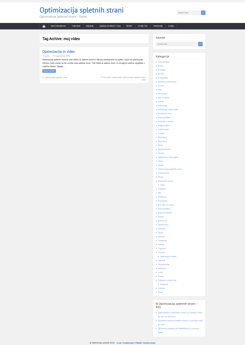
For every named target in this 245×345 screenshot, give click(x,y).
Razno (161, 217)
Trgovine (158, 26)
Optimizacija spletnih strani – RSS (176, 305)
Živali (160, 292)
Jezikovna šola (164, 113)
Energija (161, 70)
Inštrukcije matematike (168, 109)
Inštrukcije (162, 105)
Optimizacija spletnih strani (82, 9)
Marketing (162, 137)
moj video (107, 77)
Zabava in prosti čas (110, 26)
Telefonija (162, 240)
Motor (160, 145)
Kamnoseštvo (164, 117)
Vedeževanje (164, 264)
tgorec (47, 56)
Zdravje (90, 26)
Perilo (160, 177)
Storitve (143, 26)
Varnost (161, 260)
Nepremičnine (164, 149)
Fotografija (163, 78)
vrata (160, 272)
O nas (171, 26)
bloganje (164, 284)
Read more (49, 71)
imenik (161, 101)
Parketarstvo (163, 173)
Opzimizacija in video (58, 51)
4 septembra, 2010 (62, 56)
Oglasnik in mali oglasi (168, 157)
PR (159, 193)
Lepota (161, 133)
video (143, 80)
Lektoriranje (163, 129)
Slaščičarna (163, 224)
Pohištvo (162, 189)
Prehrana (162, 197)
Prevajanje (163, 201)
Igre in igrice (163, 97)
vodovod (162, 268)
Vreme (161, 276)
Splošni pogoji (149, 342)
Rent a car (162, 221)
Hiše (160, 89)
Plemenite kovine (165, 181)
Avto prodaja (163, 62)
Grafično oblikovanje (167, 82)
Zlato (162, 185)
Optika (161, 165)
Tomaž (161, 244)
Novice (161, 153)
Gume (161, 86)
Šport (129, 26)
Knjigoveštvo (163, 125)
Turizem (76, 26)
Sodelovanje (128, 342)
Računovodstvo (165, 213)
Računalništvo (164, 209)
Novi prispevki (58, 26)
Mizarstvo (162, 141)
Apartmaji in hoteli (168, 256)
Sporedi (161, 228)
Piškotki (138, 342)
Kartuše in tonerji (165, 121)
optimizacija (117, 77)
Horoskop (162, 93)
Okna (160, 161)
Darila (160, 66)
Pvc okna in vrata (166, 205)
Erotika (161, 74)
